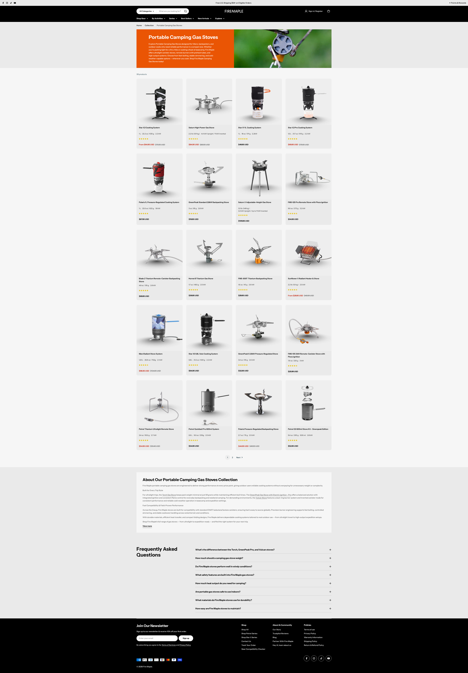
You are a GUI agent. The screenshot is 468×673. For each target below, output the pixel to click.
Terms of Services (169, 645)
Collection (149, 25)
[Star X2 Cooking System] (159, 102)
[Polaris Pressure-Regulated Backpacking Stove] (259, 403)
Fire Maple (147, 666)
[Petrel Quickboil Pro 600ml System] (209, 403)
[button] (143, 138)
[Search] (185, 11)
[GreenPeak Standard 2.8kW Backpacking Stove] (209, 176)
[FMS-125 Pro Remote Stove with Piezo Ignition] (309, 176)
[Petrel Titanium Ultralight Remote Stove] (159, 403)
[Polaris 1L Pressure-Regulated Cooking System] (159, 176)
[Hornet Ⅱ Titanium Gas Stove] (209, 253)
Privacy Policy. (185, 645)
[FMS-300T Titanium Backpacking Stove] (259, 253)
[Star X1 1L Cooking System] (259, 102)
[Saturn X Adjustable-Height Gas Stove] (259, 176)
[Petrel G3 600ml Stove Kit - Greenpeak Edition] (309, 403)
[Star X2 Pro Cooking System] (309, 102)
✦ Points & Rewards (457, 3)
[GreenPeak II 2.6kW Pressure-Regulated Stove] (259, 328)
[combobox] (162, 11)
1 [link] (227, 457)
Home (139, 25)
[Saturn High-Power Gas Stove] (209, 102)
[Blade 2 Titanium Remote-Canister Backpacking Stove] (159, 253)
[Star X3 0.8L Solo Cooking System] (209, 328)
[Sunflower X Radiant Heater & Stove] (309, 253)
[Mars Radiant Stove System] (159, 328)
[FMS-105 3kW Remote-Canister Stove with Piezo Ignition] (309, 328)
